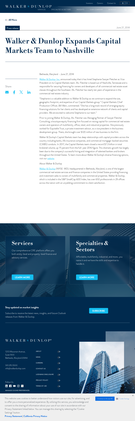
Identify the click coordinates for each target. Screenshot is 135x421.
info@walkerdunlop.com (15, 368)
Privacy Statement (13, 416)
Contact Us (111, 3)
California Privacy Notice (35, 416)
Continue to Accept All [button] (105, 399)
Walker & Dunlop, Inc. (49, 79)
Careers (100, 3)
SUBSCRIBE (98, 311)
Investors (89, 3)
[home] (28, 6)
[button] (123, 399)
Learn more (22, 277)
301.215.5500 (11, 365)
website (50, 158)
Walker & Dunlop (47, 168)
